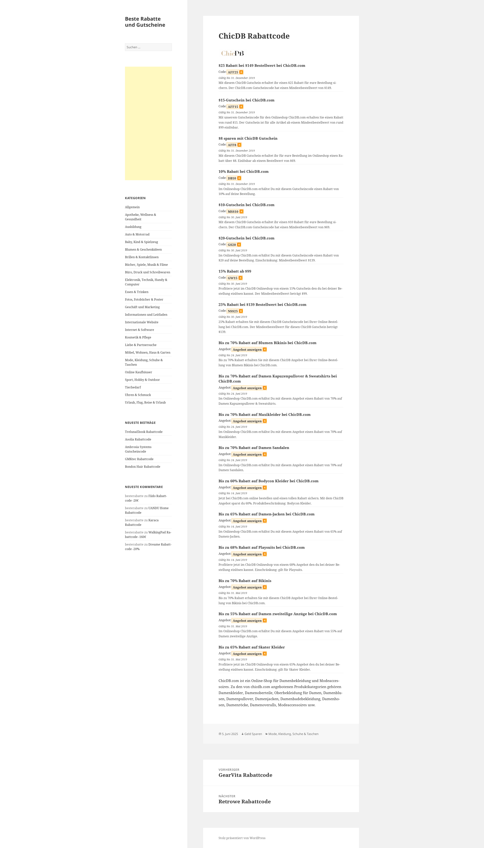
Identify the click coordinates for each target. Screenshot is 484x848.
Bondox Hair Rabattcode (142, 467)
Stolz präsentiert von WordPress (242, 838)
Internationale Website (141, 322)
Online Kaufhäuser (138, 372)
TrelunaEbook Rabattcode (144, 432)
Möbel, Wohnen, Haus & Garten (147, 352)
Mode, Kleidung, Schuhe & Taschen (293, 734)
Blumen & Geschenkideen (143, 249)
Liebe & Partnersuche (141, 345)
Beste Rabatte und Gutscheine (145, 21)
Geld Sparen (253, 734)
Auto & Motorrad (137, 234)
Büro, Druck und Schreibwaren (147, 272)
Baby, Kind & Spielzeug (141, 242)
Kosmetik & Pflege (138, 337)
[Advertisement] (148, 123)
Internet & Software (139, 330)
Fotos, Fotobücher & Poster (144, 299)
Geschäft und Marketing (142, 307)
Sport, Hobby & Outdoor (142, 380)
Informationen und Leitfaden (146, 315)
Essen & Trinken (136, 292)
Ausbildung (133, 227)
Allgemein (132, 207)
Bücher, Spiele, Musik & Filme (146, 265)
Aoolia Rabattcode (138, 439)
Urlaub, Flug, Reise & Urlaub (145, 402)
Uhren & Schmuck (138, 395)
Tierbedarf (133, 387)
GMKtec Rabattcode (139, 459)
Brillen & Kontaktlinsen (142, 257)
